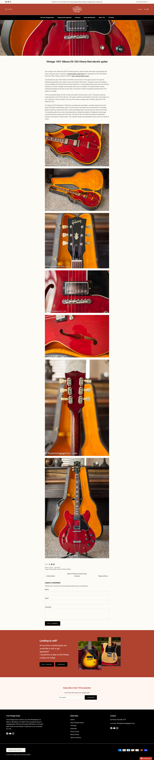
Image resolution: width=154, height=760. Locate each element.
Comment (48, 607)
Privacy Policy (74, 731)
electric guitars (53, 569)
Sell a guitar (47, 664)
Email (46, 598)
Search (72, 719)
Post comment (52, 623)
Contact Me (146, 758)
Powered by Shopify (25, 754)
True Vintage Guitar (15, 754)
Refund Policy (74, 734)
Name (47, 589)
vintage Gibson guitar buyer (76, 74)
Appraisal (61, 664)
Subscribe (90, 697)
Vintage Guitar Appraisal (64, 17)
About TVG (102, 17)
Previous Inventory (66, 569)
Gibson (59, 569)
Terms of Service (75, 737)
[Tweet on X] (49, 564)
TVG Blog (111, 17)
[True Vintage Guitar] (77, 9)
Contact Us (99, 2)
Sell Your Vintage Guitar (88, 2)
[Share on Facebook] (51, 564)
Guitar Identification (89, 17)
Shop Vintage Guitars (76, 2)
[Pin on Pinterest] (54, 564)
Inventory (77, 17)
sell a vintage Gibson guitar (80, 76)
